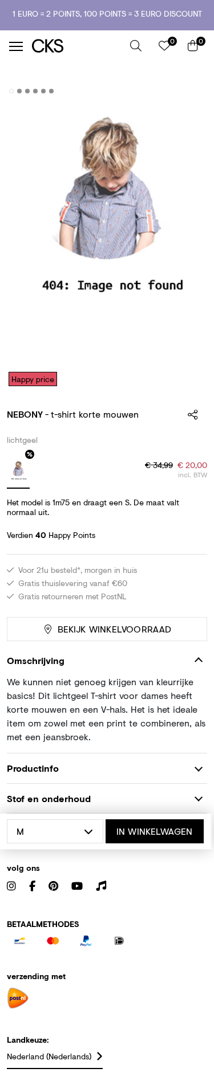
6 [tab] (52, 91)
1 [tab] (11, 91)
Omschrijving (35, 660)
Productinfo (33, 768)
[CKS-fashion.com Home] (77, 46)
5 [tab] (44, 91)
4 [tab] (36, 91)
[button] (136, 45)
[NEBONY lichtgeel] (18, 471)
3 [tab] (28, 91)
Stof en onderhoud (49, 798)
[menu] (16, 46)
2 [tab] (20, 91)
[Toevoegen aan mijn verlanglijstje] (190, 92)
